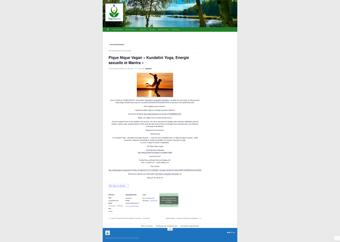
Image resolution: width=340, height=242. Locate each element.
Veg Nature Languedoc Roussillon (157, 100)
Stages (152, 29)
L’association (117, 29)
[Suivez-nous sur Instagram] (232, 232)
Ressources (163, 29)
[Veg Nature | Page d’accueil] (114, 12)
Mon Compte (147, 226)
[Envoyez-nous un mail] (228, 232)
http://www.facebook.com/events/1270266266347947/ (163, 114)
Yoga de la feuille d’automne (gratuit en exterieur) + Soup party (130, 218)
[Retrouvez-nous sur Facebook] (230, 232)
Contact (175, 29)
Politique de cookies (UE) (166, 226)
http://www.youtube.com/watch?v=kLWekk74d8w (155, 152)
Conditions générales (189, 226)
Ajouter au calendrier (119, 186)
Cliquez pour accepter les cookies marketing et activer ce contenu (169, 200)
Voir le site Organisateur (132, 206)
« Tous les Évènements (116, 44)
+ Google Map (153, 200)
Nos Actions (131, 29)
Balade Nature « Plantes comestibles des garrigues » (183, 218)
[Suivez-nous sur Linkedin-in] (234, 232)
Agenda (143, 29)
